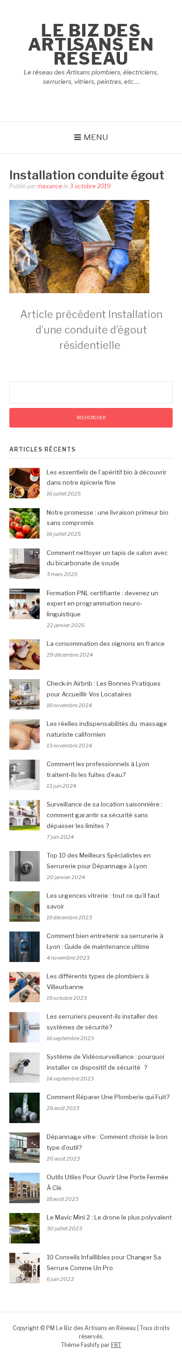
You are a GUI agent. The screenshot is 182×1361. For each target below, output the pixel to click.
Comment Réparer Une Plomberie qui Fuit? (108, 1097)
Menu (96, 137)
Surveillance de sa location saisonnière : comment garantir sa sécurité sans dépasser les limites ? (104, 814)
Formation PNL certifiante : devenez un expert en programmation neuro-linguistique (102, 603)
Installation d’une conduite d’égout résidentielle (91, 329)
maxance (49, 186)
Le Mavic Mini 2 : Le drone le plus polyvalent (109, 1217)
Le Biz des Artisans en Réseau (91, 44)
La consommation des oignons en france (106, 643)
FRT (116, 1344)
